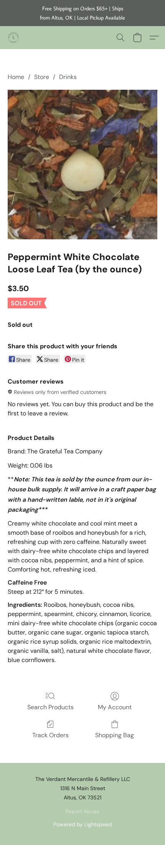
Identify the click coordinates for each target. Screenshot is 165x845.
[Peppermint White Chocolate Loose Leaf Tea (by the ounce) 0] (82, 164)
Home (16, 77)
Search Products (50, 707)
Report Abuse (82, 811)
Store (41, 77)
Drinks (68, 77)
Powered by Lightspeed (82, 824)
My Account (115, 707)
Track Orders (50, 735)
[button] (13, 37)
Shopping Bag (114, 735)
